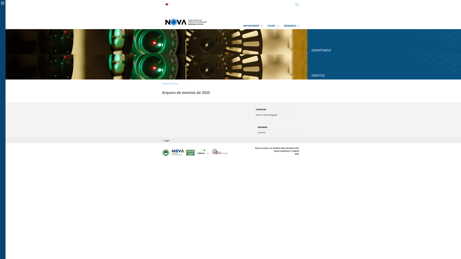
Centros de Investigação (266, 115)
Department (251, 25)
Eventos (174, 83)
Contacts (262, 132)
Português (167, 4)
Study (272, 25)
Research (290, 25)
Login (167, 140)
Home (166, 83)
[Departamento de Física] (186, 22)
